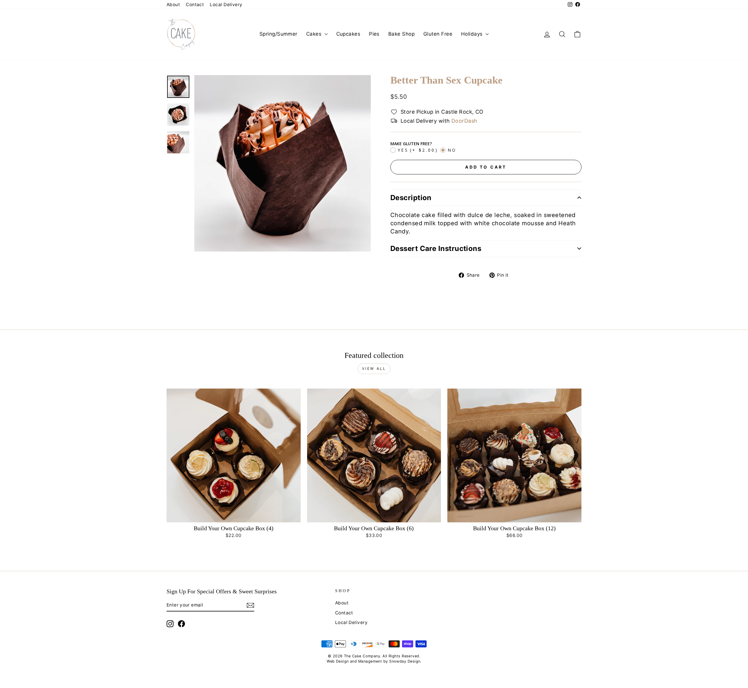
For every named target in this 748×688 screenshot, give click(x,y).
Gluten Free (437, 34)
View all (374, 368)
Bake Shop (401, 34)
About (173, 4)
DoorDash (464, 121)
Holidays (472, 34)
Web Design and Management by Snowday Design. (374, 661)
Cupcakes (348, 34)
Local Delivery (226, 4)
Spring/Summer (278, 34)
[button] (485, 197)
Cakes (314, 34)
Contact (195, 4)
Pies (374, 34)
